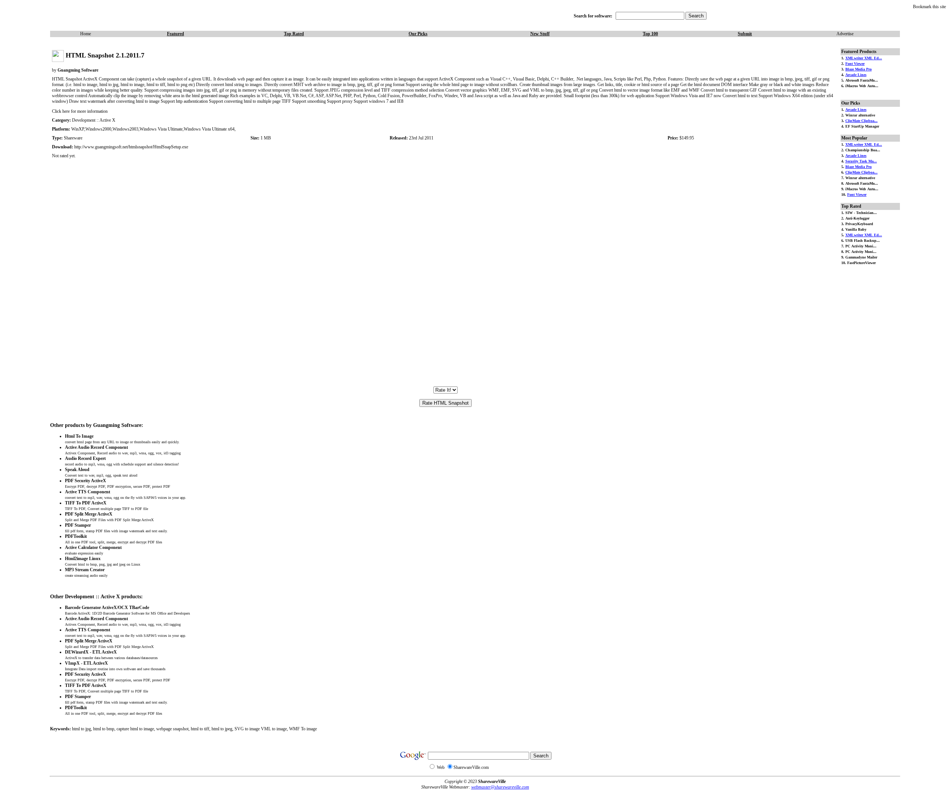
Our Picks (418, 33)
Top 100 (650, 33)
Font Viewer (855, 64)
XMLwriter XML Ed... (863, 58)
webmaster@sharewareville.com (500, 787)
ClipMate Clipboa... (861, 121)
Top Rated (294, 33)
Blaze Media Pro (858, 69)
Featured (175, 33)
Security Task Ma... (861, 161)
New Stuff (540, 33)
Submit (745, 33)
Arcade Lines (856, 75)
